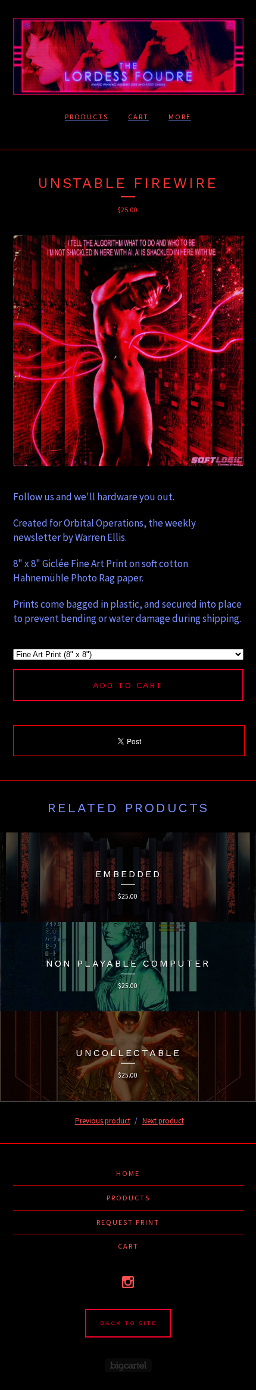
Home (128, 1173)
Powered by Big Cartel (128, 1365)
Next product (163, 1121)
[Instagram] (128, 1282)
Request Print (128, 1222)
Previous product (102, 1121)
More (179, 116)
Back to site (128, 1323)
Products (86, 116)
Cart (138, 116)
